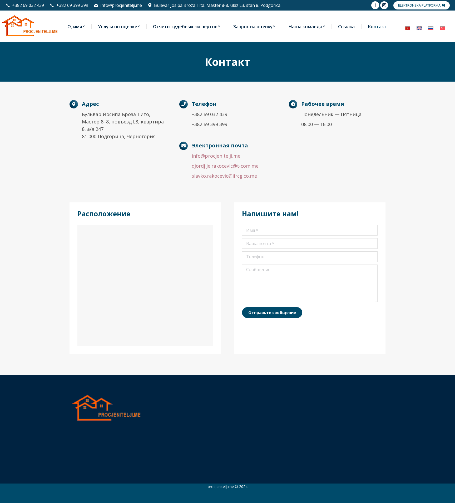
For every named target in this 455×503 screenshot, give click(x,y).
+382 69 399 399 (72, 5)
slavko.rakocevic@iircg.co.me (224, 176)
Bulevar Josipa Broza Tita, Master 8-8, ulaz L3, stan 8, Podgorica (217, 5)
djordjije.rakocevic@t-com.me (225, 166)
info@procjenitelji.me (121, 5)
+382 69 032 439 (28, 5)
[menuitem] (76, 26)
